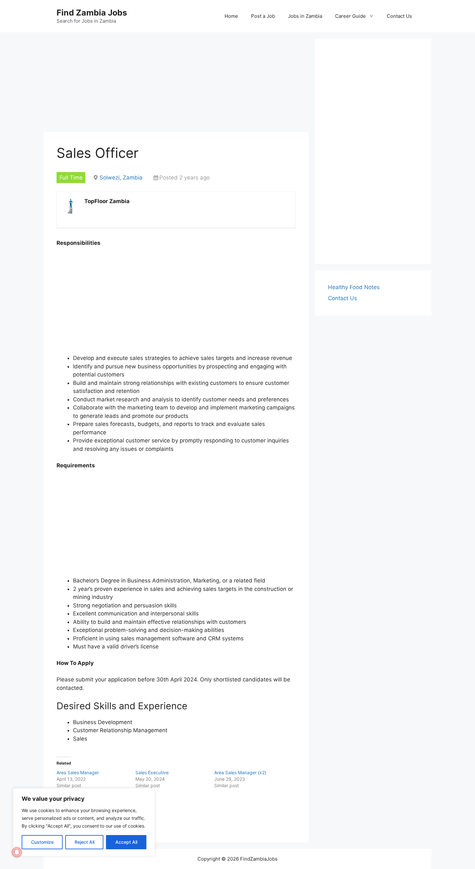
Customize (42, 842)
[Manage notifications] (17, 852)
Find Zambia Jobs (92, 12)
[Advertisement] (176, 84)
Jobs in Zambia (305, 16)
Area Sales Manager (78, 772)
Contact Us (399, 16)
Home (231, 16)
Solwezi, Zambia (121, 177)
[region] (84, 822)
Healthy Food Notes (354, 287)
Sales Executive (152, 772)
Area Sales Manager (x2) (240, 772)
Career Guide (350, 16)
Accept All (126, 842)
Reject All (84, 842)
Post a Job (263, 16)
